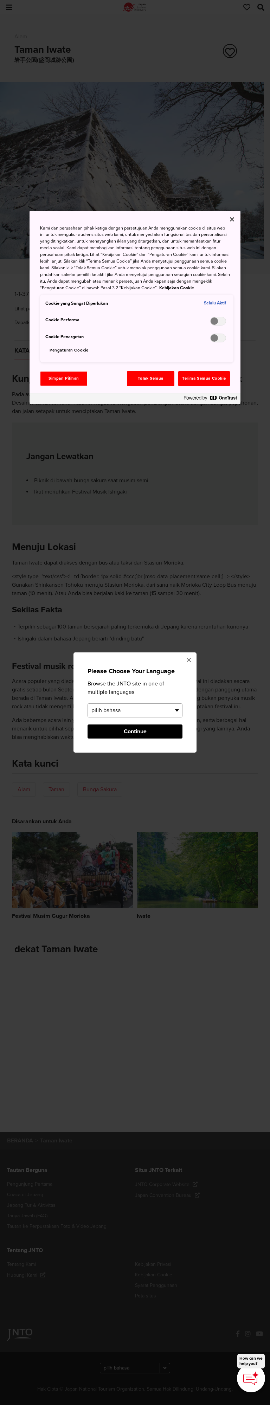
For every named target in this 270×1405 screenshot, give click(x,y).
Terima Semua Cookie (204, 378)
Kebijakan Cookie (176, 288)
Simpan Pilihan (64, 378)
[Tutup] (232, 219)
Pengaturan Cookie (69, 350)
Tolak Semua (150, 378)
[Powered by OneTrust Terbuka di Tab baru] (210, 399)
